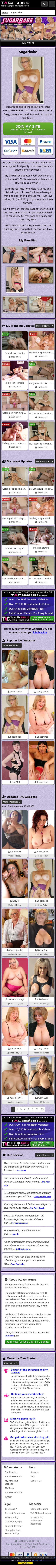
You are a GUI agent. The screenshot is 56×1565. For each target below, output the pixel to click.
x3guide (15, 1234)
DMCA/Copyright (13, 1521)
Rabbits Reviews (23, 1249)
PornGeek (21, 1170)
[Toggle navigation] (52, 4)
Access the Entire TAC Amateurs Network (28, 128)
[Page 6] (37, 1109)
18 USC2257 (11, 1508)
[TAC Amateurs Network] (15, 4)
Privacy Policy (37, 1560)
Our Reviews (11, 1472)
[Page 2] (33, 1109)
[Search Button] (44, 4)
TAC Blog (9, 1488)
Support (34, 1472)
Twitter (8, 1496)
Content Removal (13, 1526)
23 (42, 1109)
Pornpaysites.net (19, 1223)
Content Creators (39, 1508)
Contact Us (36, 1480)
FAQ (32, 1476)
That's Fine (25, 1563)
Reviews (9, 1335)
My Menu (28, 42)
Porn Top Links (17, 1264)
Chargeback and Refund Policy (13, 1532)
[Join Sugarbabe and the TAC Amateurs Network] (11, 141)
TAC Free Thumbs (13, 1492)
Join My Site (40, 632)
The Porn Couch (37, 1208)
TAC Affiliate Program (41, 1513)
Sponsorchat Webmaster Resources (36, 1520)
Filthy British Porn (42, 1196)
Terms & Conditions (15, 1513)
